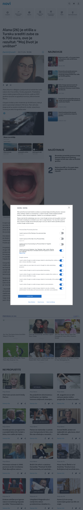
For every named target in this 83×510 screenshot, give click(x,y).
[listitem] (41, 229)
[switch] (61, 233)
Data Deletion (31, 302)
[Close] (69, 208)
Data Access (41, 302)
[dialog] (41, 255)
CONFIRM (30, 296)
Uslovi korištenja (51, 302)
